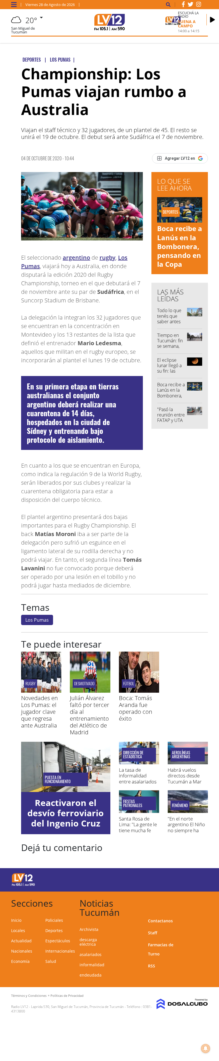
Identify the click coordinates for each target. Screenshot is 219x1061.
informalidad (92, 964)
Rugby (30, 683)
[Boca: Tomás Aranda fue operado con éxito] (139, 691)
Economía (20, 961)
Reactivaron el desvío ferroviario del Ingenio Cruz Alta (65, 818)
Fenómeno (180, 805)
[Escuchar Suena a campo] (212, 20)
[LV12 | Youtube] (197, 878)
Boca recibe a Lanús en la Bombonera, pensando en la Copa (179, 246)
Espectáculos (57, 940)
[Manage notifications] (205, 1048)
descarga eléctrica (88, 942)
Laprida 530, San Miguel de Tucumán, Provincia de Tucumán (77, 1006)
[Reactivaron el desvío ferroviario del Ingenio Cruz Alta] (65, 767)
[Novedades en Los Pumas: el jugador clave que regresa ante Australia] (41, 691)
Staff (152, 932)
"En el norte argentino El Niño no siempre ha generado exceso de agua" (186, 830)
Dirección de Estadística (133, 755)
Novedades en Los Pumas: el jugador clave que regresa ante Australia (39, 711)
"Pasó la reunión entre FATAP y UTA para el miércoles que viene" (171, 423)
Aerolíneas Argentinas (181, 755)
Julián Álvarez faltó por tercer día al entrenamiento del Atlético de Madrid (89, 715)
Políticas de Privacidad (67, 995)
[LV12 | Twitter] (190, 5)
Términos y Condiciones (28, 995)
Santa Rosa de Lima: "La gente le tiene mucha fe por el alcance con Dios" (138, 830)
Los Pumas (37, 620)
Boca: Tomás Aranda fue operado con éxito (135, 708)
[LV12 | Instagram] (198, 5)
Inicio (16, 920)
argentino (76, 257)
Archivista (89, 929)
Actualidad (21, 940)
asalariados (91, 954)
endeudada (91, 975)
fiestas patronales (132, 803)
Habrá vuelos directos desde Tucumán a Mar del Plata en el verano (185, 782)
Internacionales (60, 951)
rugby (107, 257)
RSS (151, 966)
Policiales (54, 920)
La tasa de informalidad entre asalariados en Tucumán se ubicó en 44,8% (138, 782)
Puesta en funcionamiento (58, 779)
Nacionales (21, 951)
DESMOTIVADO (84, 683)
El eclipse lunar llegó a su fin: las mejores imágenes (169, 371)
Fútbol (128, 683)
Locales (18, 930)
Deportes (54, 930)
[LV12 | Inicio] (201, 902)
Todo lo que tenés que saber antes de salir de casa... (169, 321)
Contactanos (160, 920)
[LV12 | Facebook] (183, 5)
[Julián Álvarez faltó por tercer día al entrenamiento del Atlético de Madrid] (90, 691)
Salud (50, 961)
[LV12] (23, 885)
